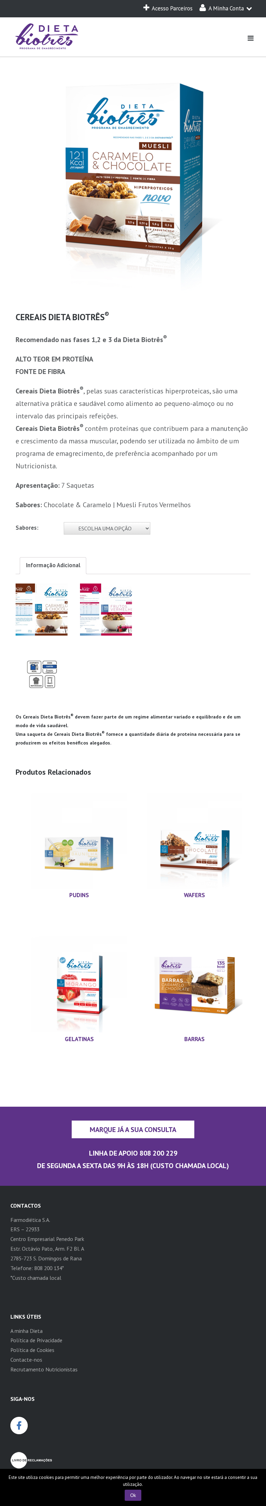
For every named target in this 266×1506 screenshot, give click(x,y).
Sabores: (27, 527)
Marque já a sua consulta (133, 1129)
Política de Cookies (32, 1349)
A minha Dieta (26, 1330)
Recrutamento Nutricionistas (44, 1369)
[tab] (53, 565)
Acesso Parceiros (172, 8)
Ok (133, 1495)
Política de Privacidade (36, 1340)
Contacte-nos (26, 1359)
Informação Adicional (53, 565)
